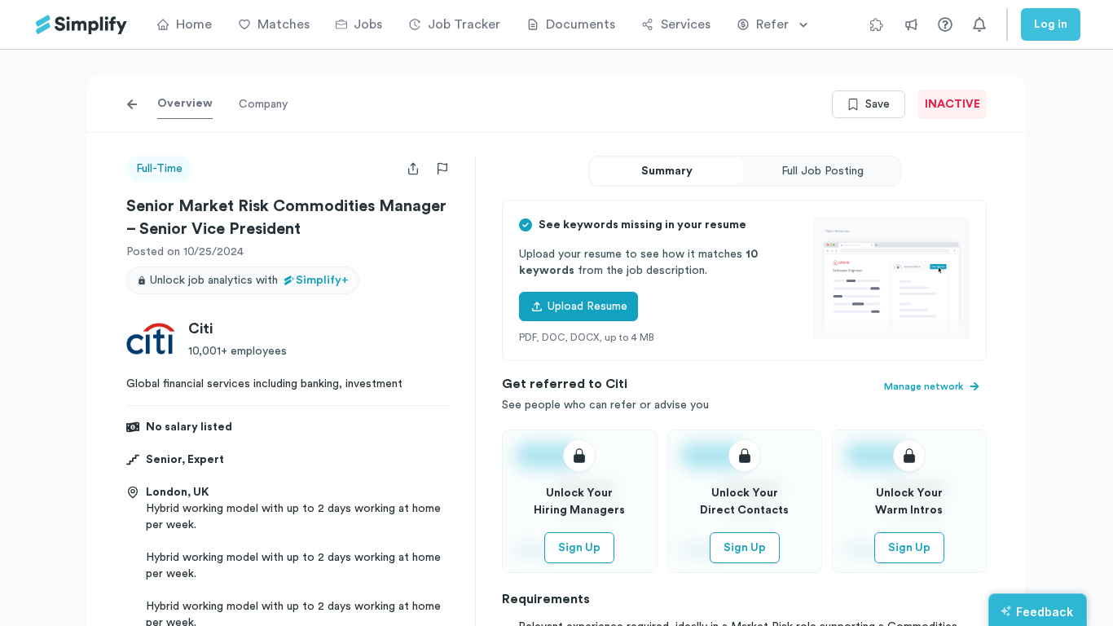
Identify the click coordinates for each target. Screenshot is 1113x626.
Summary (667, 171)
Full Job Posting (822, 171)
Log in (1050, 24)
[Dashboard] (81, 25)
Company (263, 104)
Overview (185, 103)
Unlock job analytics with (249, 280)
